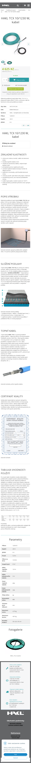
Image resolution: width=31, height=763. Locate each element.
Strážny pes (7, 85)
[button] (17, 5)
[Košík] (24, 5)
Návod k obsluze (8, 146)
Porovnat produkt (22, 85)
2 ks (14, 583)
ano (14, 599)
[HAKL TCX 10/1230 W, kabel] (15, 43)
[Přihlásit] (21, 5)
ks (6, 80)
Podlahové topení (11, 10)
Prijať (15, 754)
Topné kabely (21, 10)
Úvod (2, 10)
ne (13, 595)
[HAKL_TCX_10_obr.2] (15, 644)
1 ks (14, 590)
